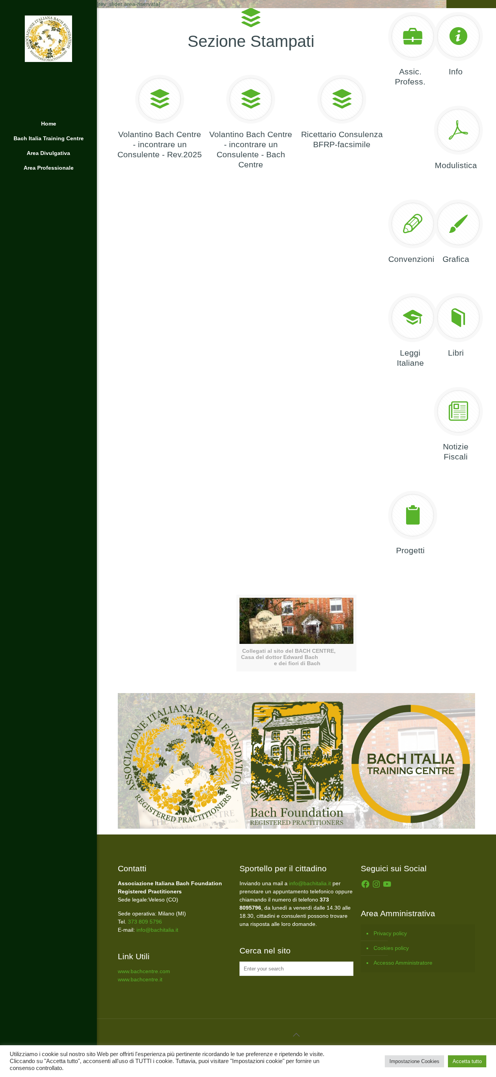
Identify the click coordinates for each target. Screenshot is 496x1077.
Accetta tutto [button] (467, 1061)
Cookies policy (391, 948)
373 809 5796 (145, 922)
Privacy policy (390, 933)
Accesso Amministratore (403, 963)
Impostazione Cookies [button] (414, 1061)
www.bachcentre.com (144, 971)
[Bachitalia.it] (48, 58)
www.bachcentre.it (140, 979)
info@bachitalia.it (157, 930)
